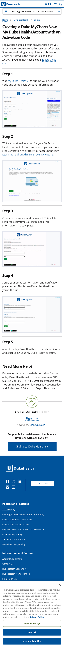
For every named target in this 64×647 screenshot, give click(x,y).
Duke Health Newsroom (14, 573)
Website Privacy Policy (13, 544)
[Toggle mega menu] (55, 4)
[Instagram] (14, 481)
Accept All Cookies (32, 641)
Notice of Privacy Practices (16, 524)
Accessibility (8, 509)
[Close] (60, 585)
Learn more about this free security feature (27, 154)
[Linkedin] (20, 481)
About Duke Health (12, 558)
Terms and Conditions (13, 539)
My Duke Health (21, 19)
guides (37, 19)
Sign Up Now (37, 425)
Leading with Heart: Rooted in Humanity (23, 514)
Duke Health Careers (13, 568)
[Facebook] (8, 481)
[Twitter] (8, 487)
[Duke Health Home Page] (20, 468)
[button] (48, 4)
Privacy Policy (37, 617)
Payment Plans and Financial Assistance (23, 529)
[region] (32, 614)
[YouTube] (14, 487)
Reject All (32, 632)
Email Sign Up (9, 578)
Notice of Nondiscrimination (17, 519)
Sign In (30, 418)
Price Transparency (12, 534)
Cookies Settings (32, 623)
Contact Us (42, 483)
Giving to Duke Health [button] (30, 446)
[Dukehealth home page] (8, 4)
